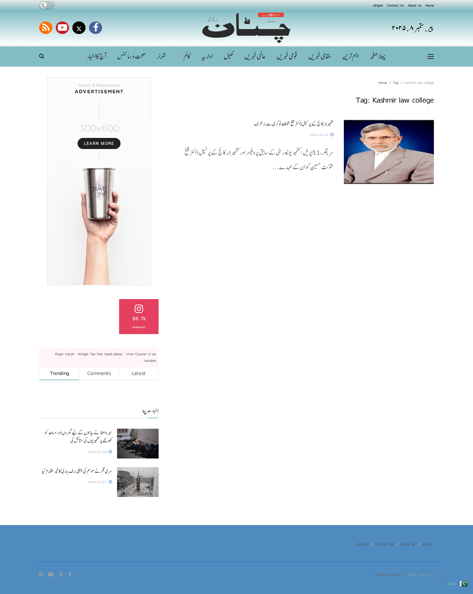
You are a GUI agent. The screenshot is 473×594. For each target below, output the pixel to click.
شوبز (162, 56)
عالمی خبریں (255, 56)
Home (430, 5)
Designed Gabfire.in (390, 574)
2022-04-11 (320, 134)
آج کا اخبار (96, 56)
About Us (414, 5)
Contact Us (395, 5)
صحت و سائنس (131, 56)
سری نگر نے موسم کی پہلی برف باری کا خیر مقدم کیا (77, 471)
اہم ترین (350, 56)
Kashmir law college (419, 82)
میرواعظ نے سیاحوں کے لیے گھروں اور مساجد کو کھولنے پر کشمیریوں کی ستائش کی (78, 436)
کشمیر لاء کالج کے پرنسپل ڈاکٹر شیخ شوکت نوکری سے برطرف (293, 124)
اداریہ (207, 56)
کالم (187, 56)
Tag (395, 82)
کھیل (228, 56)
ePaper (378, 5)
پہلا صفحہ (377, 56)
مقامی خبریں (320, 56)
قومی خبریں (287, 56)
